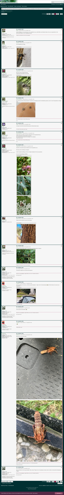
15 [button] (60, 14)
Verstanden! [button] (59, 493)
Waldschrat (4, 333)
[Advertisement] (32, 21)
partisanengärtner (19, 99)
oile (2, 270)
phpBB (29, 487)
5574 (6, 74)
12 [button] (56, 14)
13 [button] (58, 14)
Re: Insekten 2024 (19, 29)
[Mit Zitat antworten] (61, 29)
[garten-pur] (9, 1)
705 (5, 221)
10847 (6, 33)
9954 (6, 286)
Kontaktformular (21, 8)
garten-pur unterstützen (31, 8)
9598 (6, 127)
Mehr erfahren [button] (35, 493)
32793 (6, 311)
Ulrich (3, 126)
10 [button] (53, 14)
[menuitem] (5, 4)
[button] (47, 14)
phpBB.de (35, 488)
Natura (3, 32)
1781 (6, 334)
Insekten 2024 (4, 10)
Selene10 (3, 44)
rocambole (4, 285)
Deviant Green (18, 218)
